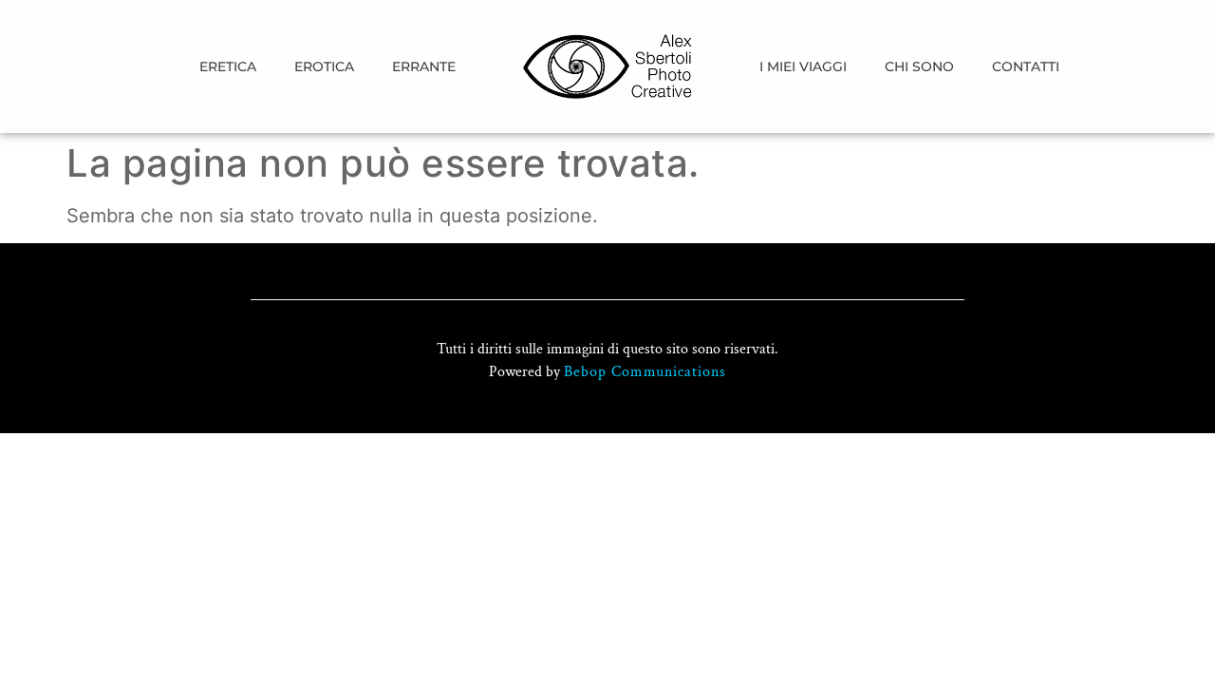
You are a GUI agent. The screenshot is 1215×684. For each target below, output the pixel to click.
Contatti (1025, 66)
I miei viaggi (803, 66)
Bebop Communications (645, 372)
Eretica (227, 66)
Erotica (324, 66)
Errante (424, 66)
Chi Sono (919, 66)
